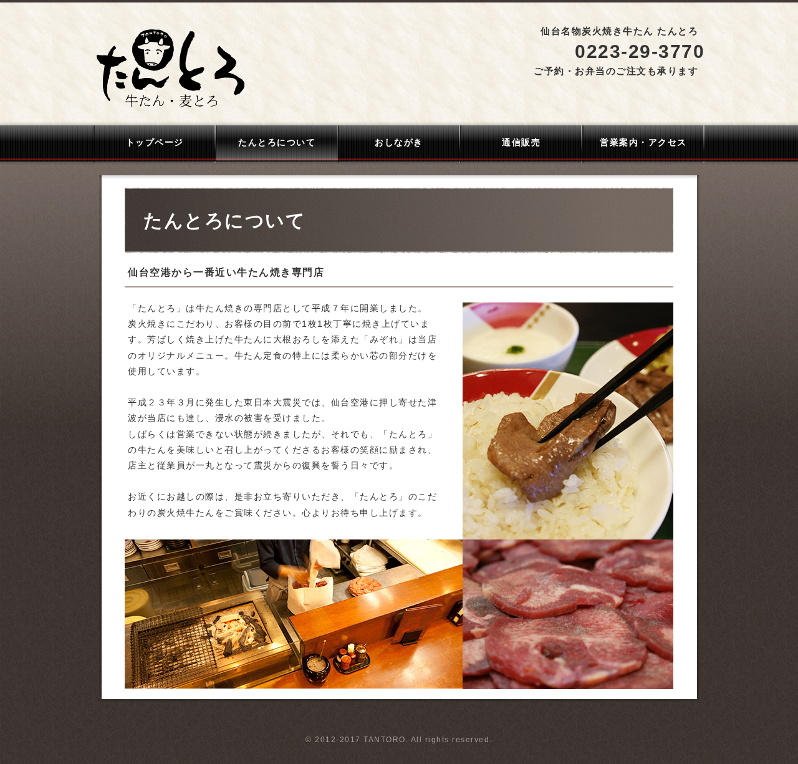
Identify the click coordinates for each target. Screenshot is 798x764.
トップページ (155, 142)
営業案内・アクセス (643, 142)
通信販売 (521, 142)
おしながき (399, 142)
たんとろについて (276, 142)
